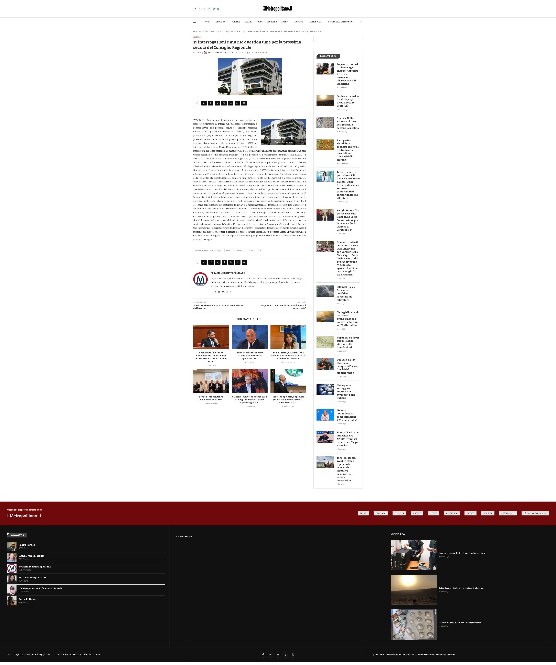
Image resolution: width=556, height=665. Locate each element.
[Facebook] (195, 9)
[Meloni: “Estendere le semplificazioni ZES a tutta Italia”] (325, 415)
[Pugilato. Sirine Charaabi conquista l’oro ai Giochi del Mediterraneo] (325, 364)
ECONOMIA (272, 22)
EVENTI (284, 22)
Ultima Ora (398, 534)
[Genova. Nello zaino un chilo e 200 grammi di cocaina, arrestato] (325, 122)
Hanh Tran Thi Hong (31, 555)
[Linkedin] (218, 9)
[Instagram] (214, 9)
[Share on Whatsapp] (237, 103)
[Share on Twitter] (217, 103)
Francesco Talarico (235, 250)
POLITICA (236, 22)
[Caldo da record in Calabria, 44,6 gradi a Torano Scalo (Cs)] (325, 100)
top (259, 250)
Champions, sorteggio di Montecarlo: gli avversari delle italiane (346, 392)
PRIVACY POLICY (184, 537)
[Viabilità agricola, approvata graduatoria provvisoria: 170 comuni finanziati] (288, 381)
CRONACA (220, 22)
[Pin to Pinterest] (224, 103)
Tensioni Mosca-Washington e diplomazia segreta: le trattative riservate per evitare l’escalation (347, 469)
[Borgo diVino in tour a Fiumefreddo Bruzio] (211, 381)
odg (251, 250)
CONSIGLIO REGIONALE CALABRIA (208, 250)
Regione (228, 31)
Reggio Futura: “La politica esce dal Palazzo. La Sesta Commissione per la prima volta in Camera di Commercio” (348, 220)
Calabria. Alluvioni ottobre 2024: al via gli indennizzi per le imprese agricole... (249, 400)
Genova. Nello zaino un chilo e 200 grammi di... (460, 623)
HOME (206, 22)
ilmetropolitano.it (200, 31)
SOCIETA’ (299, 22)
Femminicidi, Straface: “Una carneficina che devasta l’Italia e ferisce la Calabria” (288, 356)
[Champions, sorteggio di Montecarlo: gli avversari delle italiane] (325, 389)
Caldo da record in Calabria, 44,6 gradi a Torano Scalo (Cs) (348, 101)
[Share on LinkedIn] (230, 103)
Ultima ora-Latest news (341, 22)
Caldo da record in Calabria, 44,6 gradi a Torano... (461, 588)
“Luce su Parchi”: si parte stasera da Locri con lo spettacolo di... (249, 356)
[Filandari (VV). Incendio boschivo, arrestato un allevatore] (325, 291)
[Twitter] (200, 9)
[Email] (209, 9)
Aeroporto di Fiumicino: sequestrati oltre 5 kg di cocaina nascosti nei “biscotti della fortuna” (348, 150)
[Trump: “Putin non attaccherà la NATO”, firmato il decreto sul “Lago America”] (325, 437)
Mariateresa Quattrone (32, 577)
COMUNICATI (316, 22)
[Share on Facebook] (210, 103)
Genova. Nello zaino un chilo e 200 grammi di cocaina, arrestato (348, 123)
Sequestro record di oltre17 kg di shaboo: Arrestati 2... (464, 553)
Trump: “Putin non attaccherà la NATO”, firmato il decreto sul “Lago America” (348, 439)
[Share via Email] (244, 103)
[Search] (361, 22)
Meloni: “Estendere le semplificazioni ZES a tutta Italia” (347, 415)
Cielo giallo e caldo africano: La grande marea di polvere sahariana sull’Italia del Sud (348, 319)
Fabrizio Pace (27, 545)
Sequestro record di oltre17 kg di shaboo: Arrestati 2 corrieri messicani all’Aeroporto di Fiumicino (347, 74)
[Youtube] (204, 9)
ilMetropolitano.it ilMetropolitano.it (40, 588)
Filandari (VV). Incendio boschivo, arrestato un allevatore (346, 293)
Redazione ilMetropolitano (228, 273)
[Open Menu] (194, 22)
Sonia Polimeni (28, 599)
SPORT (259, 22)
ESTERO (248, 22)
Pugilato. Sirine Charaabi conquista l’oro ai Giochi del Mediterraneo (347, 366)
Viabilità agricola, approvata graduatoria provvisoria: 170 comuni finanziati (288, 400)
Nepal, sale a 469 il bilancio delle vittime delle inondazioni (348, 342)
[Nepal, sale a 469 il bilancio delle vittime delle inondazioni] (325, 342)
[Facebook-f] (263, 655)
